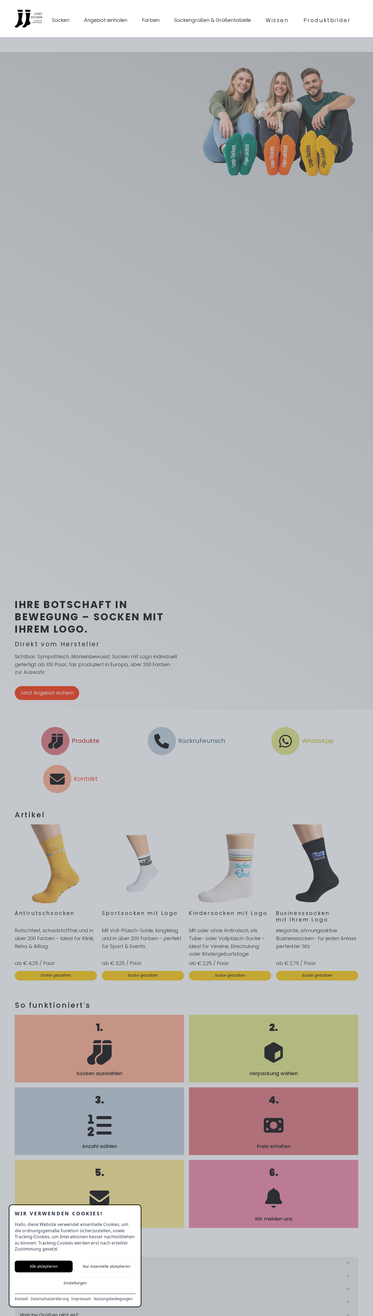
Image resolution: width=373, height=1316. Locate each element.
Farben (150, 20)
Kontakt (21, 1298)
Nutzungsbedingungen (113, 1298)
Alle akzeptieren (44, 1266)
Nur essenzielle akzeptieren (106, 1266)
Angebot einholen (105, 20)
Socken (60, 20)
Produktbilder (327, 20)
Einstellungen (75, 1283)
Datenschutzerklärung (50, 1298)
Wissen (277, 20)
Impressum (81, 1298)
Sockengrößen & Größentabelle (212, 20)
